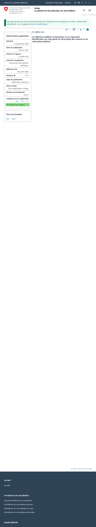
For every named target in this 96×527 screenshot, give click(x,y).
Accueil (7, 485)
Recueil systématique (39, 24)
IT (82, 3)
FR (79, 3)
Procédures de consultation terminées (19, 512)
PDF (7, 119)
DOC (14, 119)
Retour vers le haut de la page (81, 468)
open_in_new (74, 29)
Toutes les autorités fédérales (16, 3)
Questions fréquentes (54, 3)
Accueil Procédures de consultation (18, 500)
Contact (68, 3)
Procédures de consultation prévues (18, 504)
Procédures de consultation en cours (18, 508)
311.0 (27, 75)
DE (75, 3)
